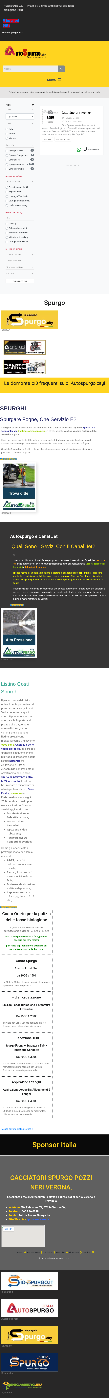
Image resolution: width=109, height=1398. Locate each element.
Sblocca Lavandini (18, 228)
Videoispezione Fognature (19, 237)
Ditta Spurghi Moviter (76, 112)
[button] (54, 79)
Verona (12, 133)
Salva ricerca (20, 281)
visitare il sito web (63, 139)
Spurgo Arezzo (16, 150)
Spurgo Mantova (17, 164)
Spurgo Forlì (15, 159)
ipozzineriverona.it (39, 1219)
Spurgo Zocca (72, 118)
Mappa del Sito (8, 1129)
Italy (11, 129)
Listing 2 (28, 1129)
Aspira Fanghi (15, 191)
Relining (12, 223)
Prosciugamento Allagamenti (19, 187)
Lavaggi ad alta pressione (19, 200)
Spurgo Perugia (16, 168)
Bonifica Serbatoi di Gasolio (19, 232)
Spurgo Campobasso (19, 155)
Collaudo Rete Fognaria (19, 205)
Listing (20, 1129)
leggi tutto (47, 139)
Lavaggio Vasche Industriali (19, 196)
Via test (12, 138)
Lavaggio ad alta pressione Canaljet (19, 241)
